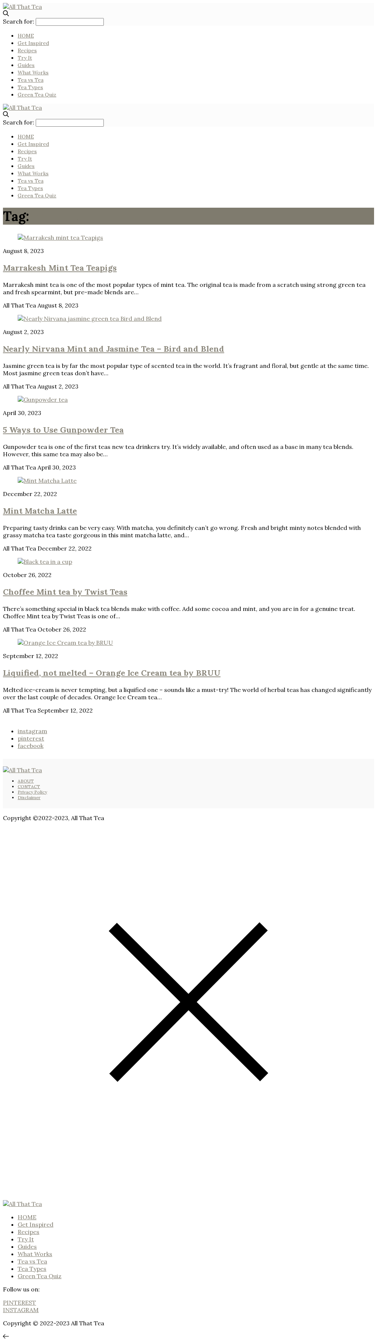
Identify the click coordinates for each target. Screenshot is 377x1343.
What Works (33, 72)
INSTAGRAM (21, 1310)
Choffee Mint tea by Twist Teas (65, 592)
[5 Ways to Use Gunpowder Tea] (43, 399)
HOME (26, 35)
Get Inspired (33, 43)
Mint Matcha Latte (40, 511)
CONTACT (29, 786)
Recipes (27, 50)
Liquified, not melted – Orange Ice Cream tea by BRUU (112, 673)
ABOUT (26, 781)
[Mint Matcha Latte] (47, 480)
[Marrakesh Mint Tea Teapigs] (60, 237)
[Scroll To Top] (6, 1336)
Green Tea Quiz (37, 94)
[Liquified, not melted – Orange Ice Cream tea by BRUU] (65, 642)
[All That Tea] (22, 6)
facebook (30, 745)
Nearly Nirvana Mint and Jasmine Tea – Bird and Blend (113, 349)
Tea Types (30, 87)
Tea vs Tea (30, 80)
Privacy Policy (32, 792)
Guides (26, 65)
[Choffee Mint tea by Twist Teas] (45, 561)
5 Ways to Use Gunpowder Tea (63, 430)
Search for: (18, 21)
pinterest (31, 738)
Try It (25, 58)
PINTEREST (19, 1302)
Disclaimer (29, 797)
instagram (32, 731)
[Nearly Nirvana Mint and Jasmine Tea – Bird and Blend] (90, 318)
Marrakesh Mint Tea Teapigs (60, 268)
